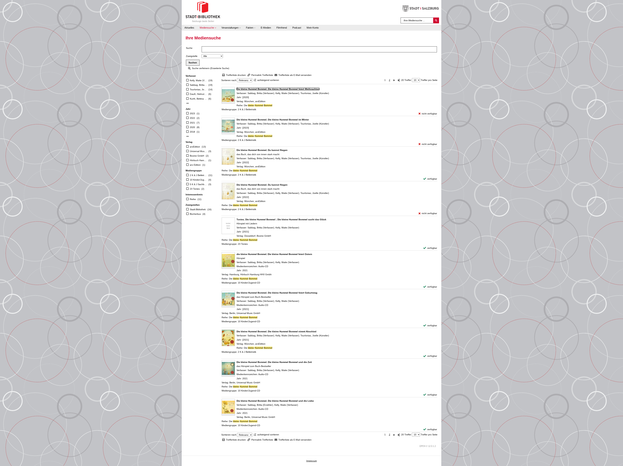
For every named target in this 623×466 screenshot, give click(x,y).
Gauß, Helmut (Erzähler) (198, 94)
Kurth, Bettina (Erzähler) (198, 98)
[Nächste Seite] (394, 80)
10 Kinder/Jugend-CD (198, 179)
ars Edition (195, 165)
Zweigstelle (191, 56)
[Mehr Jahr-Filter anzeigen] (187, 136)
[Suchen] (436, 20)
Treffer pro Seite (429, 80)
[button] (208, 28)
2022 (192, 118)
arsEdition (195, 146)
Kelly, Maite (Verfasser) (198, 80)
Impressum (311, 461)
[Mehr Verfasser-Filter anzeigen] (187, 103)
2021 (192, 122)
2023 (192, 113)
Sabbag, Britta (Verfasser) (198, 85)
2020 (192, 127)
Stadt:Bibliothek (198, 209)
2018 (192, 131)
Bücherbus (195, 214)
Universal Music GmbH (198, 151)
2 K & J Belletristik (198, 175)
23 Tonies (195, 189)
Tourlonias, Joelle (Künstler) (198, 89)
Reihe (193, 199)
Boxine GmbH (197, 155)
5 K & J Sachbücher (198, 184)
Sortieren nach (228, 80)
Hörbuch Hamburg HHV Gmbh (198, 160)
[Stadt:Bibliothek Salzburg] (203, 12)
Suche (189, 48)
